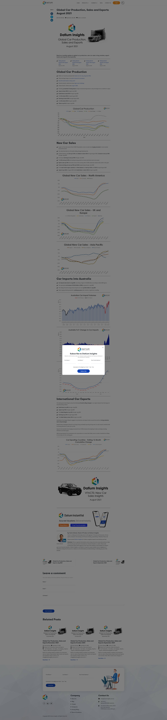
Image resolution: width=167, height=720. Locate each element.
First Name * (67, 360)
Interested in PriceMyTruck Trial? (80, 367)
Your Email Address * (96, 360)
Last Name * (80, 360)
